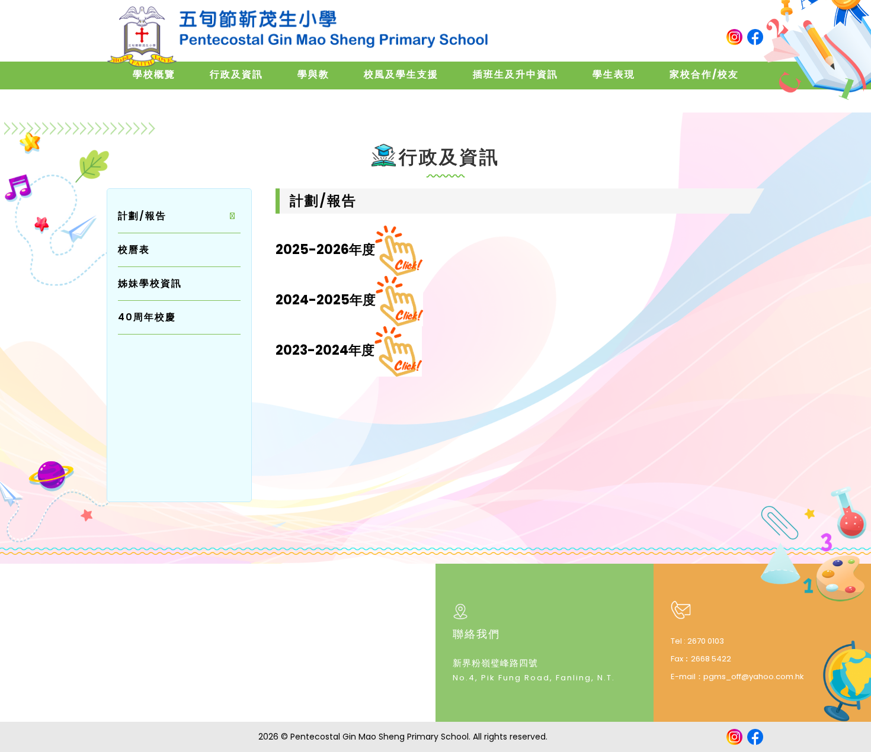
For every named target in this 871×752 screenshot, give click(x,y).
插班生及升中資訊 (515, 74)
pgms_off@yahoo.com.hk (753, 676)
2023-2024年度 (325, 350)
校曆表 (134, 249)
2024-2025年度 (326, 300)
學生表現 (614, 74)
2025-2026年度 (325, 249)
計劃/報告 (142, 216)
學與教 (313, 74)
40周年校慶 (147, 317)
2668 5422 (711, 658)
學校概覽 (154, 74)
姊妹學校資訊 (150, 283)
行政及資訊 (236, 74)
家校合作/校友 (704, 74)
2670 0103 (705, 641)
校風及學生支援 (401, 74)
